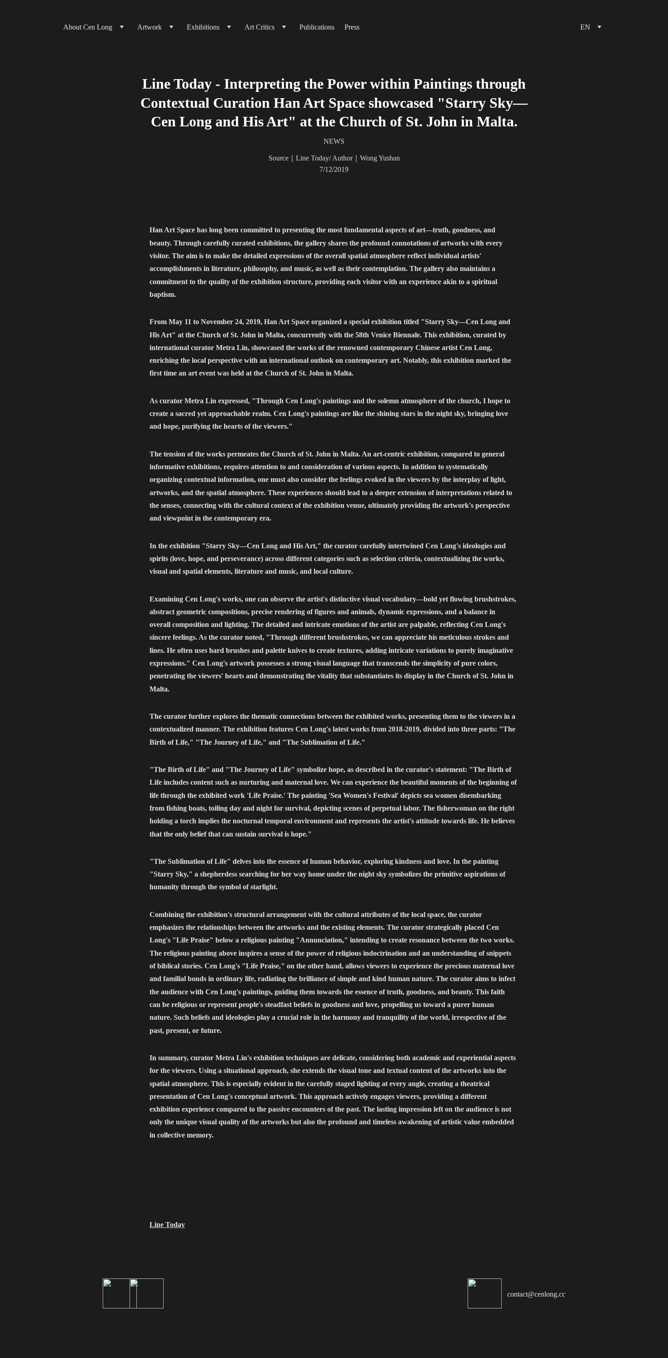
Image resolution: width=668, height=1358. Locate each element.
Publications (316, 27)
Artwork (149, 27)
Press (351, 27)
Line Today (167, 1224)
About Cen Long (87, 27)
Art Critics (259, 27)
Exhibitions (203, 27)
